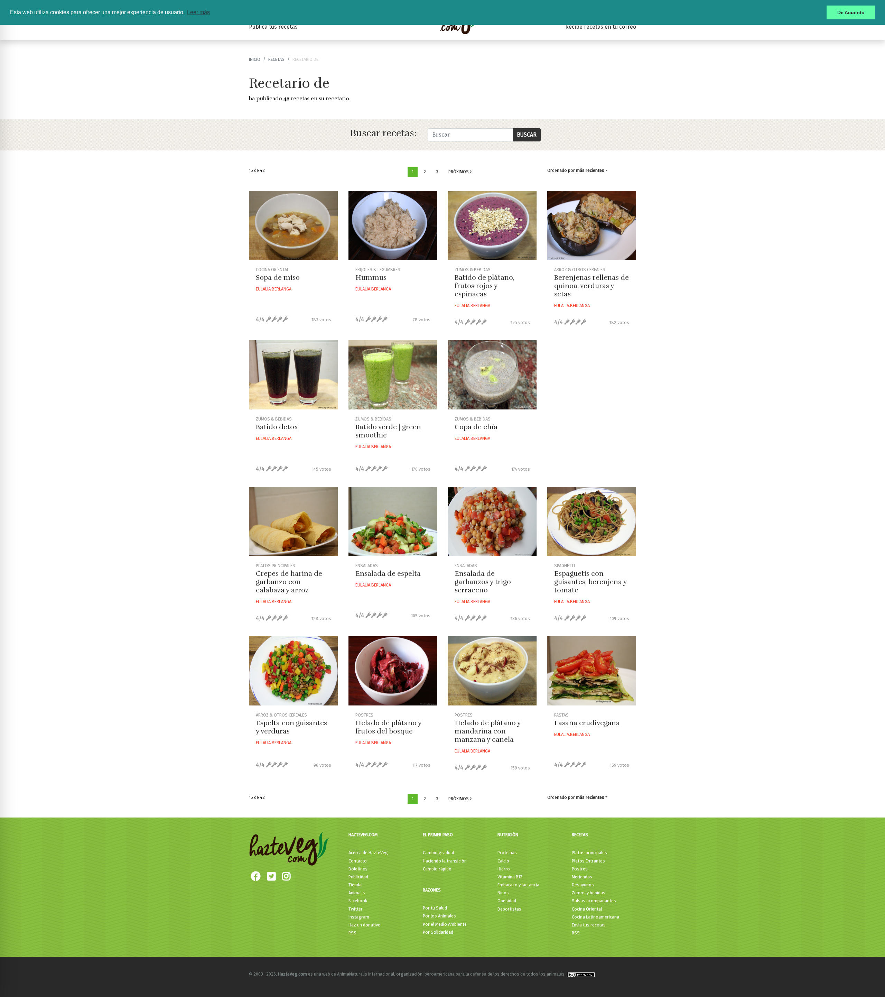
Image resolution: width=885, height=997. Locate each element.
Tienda (355, 884)
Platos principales (589, 852)
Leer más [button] (198, 12)
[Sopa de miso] (293, 225)
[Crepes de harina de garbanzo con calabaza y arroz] (293, 521)
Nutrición (507, 834)
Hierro (503, 868)
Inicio (254, 59)
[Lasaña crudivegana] (591, 670)
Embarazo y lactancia (518, 884)
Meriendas (582, 876)
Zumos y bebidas (588, 892)
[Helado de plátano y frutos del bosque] (393, 670)
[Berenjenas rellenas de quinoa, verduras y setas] (591, 225)
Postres (580, 868)
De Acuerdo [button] (851, 12)
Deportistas (509, 909)
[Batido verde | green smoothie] (393, 374)
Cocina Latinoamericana (595, 917)
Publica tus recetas (273, 27)
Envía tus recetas (589, 924)
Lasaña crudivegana (587, 723)
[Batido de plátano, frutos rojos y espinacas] (492, 225)
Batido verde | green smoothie (388, 431)
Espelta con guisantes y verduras (291, 727)
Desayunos (583, 884)
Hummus (370, 277)
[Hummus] (393, 225)
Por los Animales (439, 915)
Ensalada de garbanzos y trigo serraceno (483, 581)
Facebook (357, 900)
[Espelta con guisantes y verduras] (293, 670)
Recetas (580, 834)
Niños (503, 892)
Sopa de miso (278, 277)
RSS (352, 932)
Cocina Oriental (587, 909)
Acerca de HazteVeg (368, 852)
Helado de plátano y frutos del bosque (388, 727)
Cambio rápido (437, 868)
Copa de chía (476, 427)
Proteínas (507, 852)
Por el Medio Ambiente (445, 924)
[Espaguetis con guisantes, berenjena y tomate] (591, 521)
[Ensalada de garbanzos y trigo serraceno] (492, 521)
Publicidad (358, 876)
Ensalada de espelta (388, 573)
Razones (432, 890)
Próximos (459, 171)
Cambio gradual (438, 852)
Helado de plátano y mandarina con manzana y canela (488, 731)
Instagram (358, 917)
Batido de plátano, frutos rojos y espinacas (484, 285)
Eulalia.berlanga (273, 289)
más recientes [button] (590, 170)
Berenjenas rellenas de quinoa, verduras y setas (591, 285)
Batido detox (277, 427)
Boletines (357, 868)
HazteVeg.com (363, 834)
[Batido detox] (293, 374)
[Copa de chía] (492, 374)
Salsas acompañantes (594, 900)
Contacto (357, 861)
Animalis (356, 892)
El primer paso (438, 834)
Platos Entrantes (588, 861)
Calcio (503, 861)
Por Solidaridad (438, 932)
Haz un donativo (364, 924)
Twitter (355, 909)
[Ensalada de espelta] (393, 521)
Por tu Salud (435, 908)
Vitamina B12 (509, 876)
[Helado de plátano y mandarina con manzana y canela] (492, 670)
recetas (276, 59)
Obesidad (506, 900)
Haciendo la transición (445, 861)
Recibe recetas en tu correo (600, 27)
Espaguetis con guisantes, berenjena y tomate (590, 581)
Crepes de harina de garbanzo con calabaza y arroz (289, 581)
